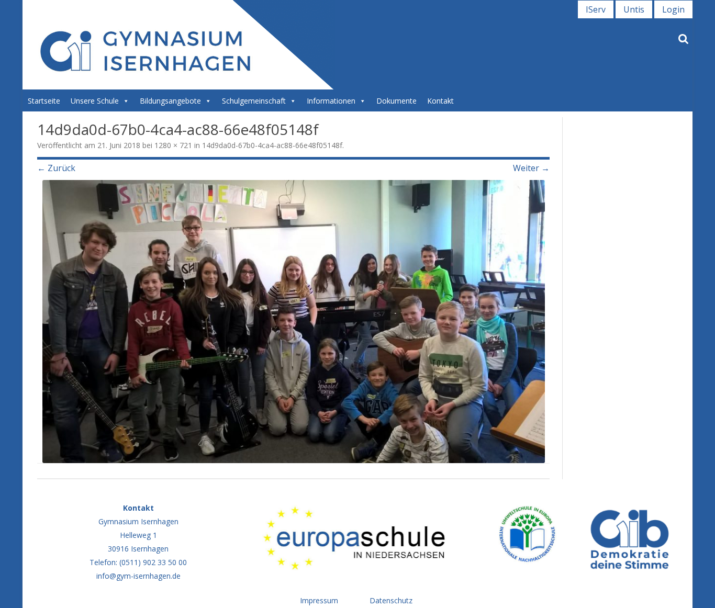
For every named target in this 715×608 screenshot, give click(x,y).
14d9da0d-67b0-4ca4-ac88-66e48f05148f (272, 145)
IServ (596, 9)
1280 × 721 (173, 145)
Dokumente (396, 101)
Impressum (319, 600)
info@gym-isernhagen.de (138, 576)
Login (673, 9)
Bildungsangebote (170, 101)
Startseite (44, 101)
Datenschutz (391, 600)
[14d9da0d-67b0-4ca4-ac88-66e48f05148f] (293, 321)
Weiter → (531, 168)
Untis (633, 9)
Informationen (331, 101)
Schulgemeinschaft (254, 101)
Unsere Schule (95, 101)
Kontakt (440, 101)
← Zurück (56, 168)
